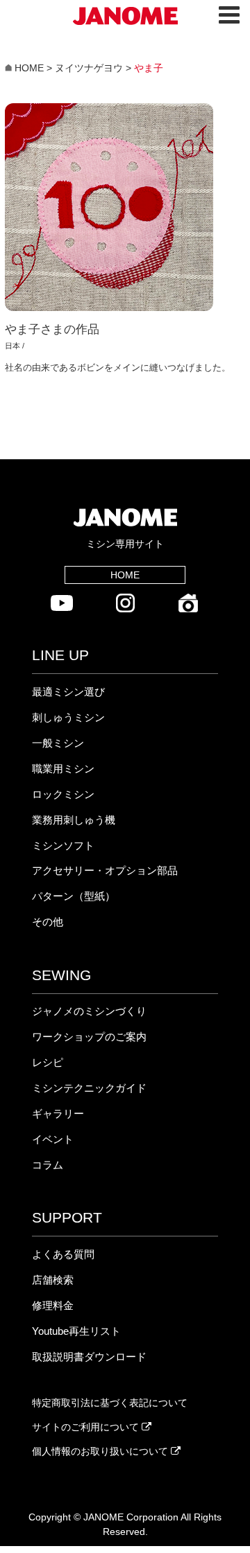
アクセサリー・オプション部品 (105, 870)
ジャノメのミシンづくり (89, 1011)
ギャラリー (58, 1113)
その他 (47, 922)
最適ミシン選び (68, 692)
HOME (125, 574)
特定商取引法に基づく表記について (110, 1402)
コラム (47, 1165)
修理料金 (53, 1305)
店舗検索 (53, 1280)
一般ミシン (58, 743)
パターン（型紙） (73, 896)
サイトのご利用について (87, 1426)
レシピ (47, 1062)
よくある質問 (63, 1254)
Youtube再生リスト (76, 1331)
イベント (53, 1139)
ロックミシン (63, 794)
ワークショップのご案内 (89, 1036)
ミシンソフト (63, 845)
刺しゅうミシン (68, 717)
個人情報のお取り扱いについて (101, 1451)
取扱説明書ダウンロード (89, 1357)
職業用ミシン (63, 768)
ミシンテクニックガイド (89, 1088)
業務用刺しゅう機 (73, 820)
